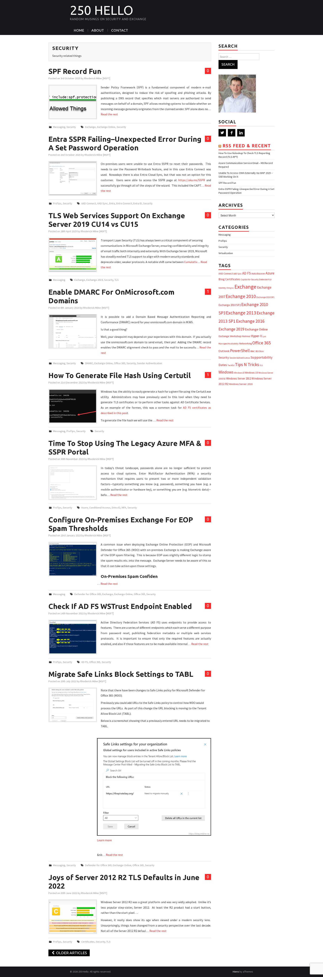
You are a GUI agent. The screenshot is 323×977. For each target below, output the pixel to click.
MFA (124, 507)
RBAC (252, 351)
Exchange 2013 (241, 313)
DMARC (89, 363)
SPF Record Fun (74, 71)
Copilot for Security (250, 279)
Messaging (59, 127)
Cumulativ (190, 262)
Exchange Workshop (230, 336)
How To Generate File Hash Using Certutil (119, 375)
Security (71, 127)
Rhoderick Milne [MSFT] (97, 78)
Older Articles (71, 953)
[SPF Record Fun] (72, 102)
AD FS (84, 662)
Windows (226, 372)
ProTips (57, 203)
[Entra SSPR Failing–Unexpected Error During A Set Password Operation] (72, 178)
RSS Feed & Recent (247, 145)
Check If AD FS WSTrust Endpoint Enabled (120, 606)
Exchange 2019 (94, 280)
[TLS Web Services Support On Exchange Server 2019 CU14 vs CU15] (72, 255)
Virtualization (226, 253)
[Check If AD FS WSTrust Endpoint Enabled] (72, 637)
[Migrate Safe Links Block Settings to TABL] (72, 705)
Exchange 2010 (241, 296)
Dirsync (230, 287)
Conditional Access (99, 507)
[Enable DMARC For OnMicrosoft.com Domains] (72, 331)
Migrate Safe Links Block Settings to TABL (120, 674)
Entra (112, 203)
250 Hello (101, 10)
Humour (246, 336)
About (97, 30)
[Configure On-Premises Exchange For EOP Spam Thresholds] (72, 559)
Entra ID (137, 203)
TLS (117, 280)
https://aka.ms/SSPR (191, 180)
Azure (84, 507)
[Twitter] (222, 132)
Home (79, 30)
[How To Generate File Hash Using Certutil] (72, 406)
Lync (264, 336)
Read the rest (109, 114)
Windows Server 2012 (238, 378)
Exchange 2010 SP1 (265, 297)
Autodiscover (258, 273)
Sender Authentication (149, 363)
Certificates (88, 941)
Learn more (104, 840)
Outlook (224, 351)
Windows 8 (239, 372)
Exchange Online (106, 127)
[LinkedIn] (241, 132)
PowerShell (240, 350)
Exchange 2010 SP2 (230, 305)
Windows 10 (251, 372)
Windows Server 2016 (241, 384)
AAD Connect (88, 203)
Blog (222, 279)
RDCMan (260, 351)
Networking (245, 343)
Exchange (90, 127)
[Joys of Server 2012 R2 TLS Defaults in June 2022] (72, 916)
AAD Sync (102, 203)
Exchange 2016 (250, 321)
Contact (119, 30)
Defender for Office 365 (87, 594)
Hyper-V (256, 336)
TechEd (230, 365)
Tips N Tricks (247, 364)
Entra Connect (124, 203)
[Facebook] (231, 132)
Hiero (236, 971)
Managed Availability (229, 343)
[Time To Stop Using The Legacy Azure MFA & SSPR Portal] (72, 482)
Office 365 (119, 363)
